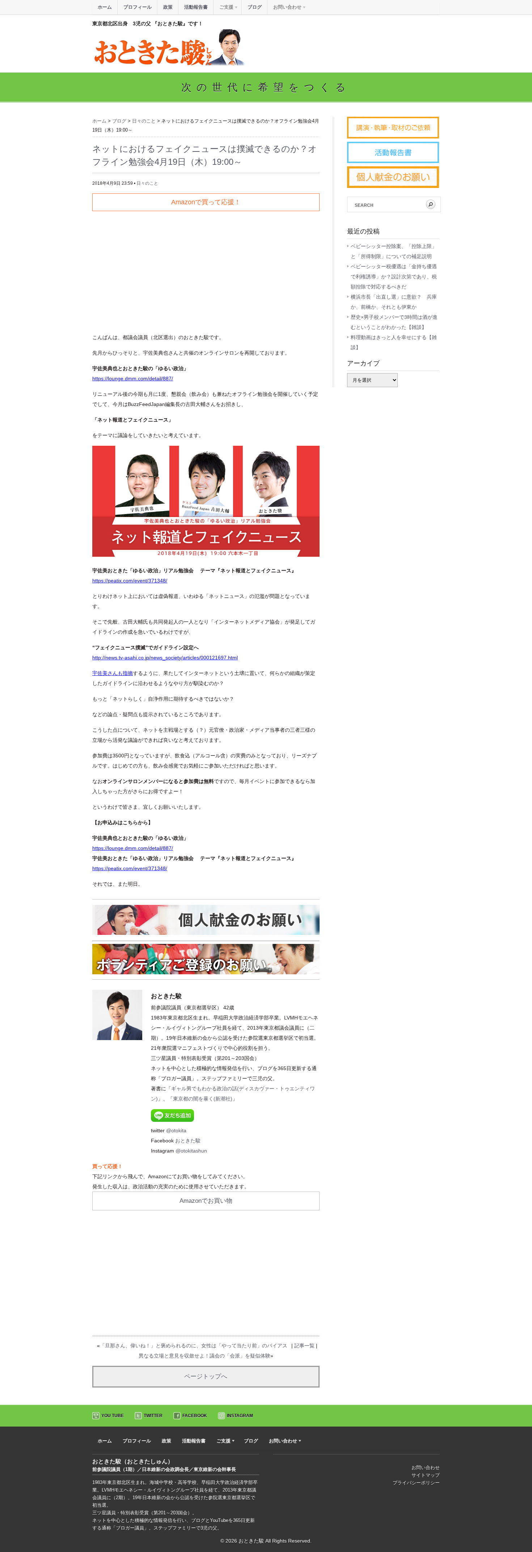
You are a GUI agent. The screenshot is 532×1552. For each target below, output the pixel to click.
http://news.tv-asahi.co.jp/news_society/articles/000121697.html (165, 657)
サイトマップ (425, 1475)
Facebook (194, 1415)
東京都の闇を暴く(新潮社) (202, 1099)
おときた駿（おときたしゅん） (132, 1461)
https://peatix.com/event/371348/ (129, 580)
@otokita (176, 1130)
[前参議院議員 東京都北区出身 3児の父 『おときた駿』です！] (168, 64)
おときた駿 (187, 1140)
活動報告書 (196, 7)
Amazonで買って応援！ (206, 202)
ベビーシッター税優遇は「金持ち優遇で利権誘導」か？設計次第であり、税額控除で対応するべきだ (394, 277)
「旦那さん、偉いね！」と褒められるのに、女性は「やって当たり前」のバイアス (193, 1345)
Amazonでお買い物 (206, 1200)
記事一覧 (304, 1345)
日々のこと (147, 183)
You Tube (112, 1415)
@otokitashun (191, 1151)
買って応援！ (107, 1166)
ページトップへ (205, 1376)
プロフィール (137, 7)
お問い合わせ (425, 1467)
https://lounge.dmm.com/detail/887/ (132, 378)
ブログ (255, 7)
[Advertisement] (206, 269)
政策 (168, 7)
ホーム (105, 7)
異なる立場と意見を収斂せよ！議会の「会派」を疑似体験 (204, 1356)
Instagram (240, 1415)
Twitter (153, 1415)
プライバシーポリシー (416, 1482)
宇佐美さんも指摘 (112, 673)
